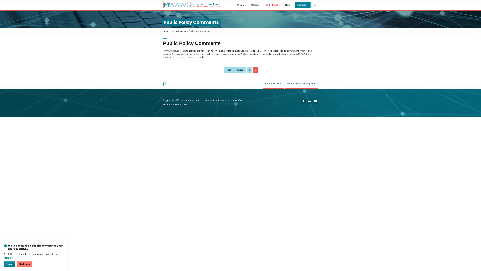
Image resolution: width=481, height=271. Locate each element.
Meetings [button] (255, 5)
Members (301, 5)
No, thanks (24, 264)
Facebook (303, 101)
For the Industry (272, 5)
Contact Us (269, 83)
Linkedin (309, 101)
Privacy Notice (310, 83)
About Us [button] (241, 5)
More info (9, 257)
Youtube (315, 101)
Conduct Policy (293, 83)
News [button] (287, 5)
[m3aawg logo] (165, 84)
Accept (9, 264)
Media (280, 83)
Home (165, 31)
